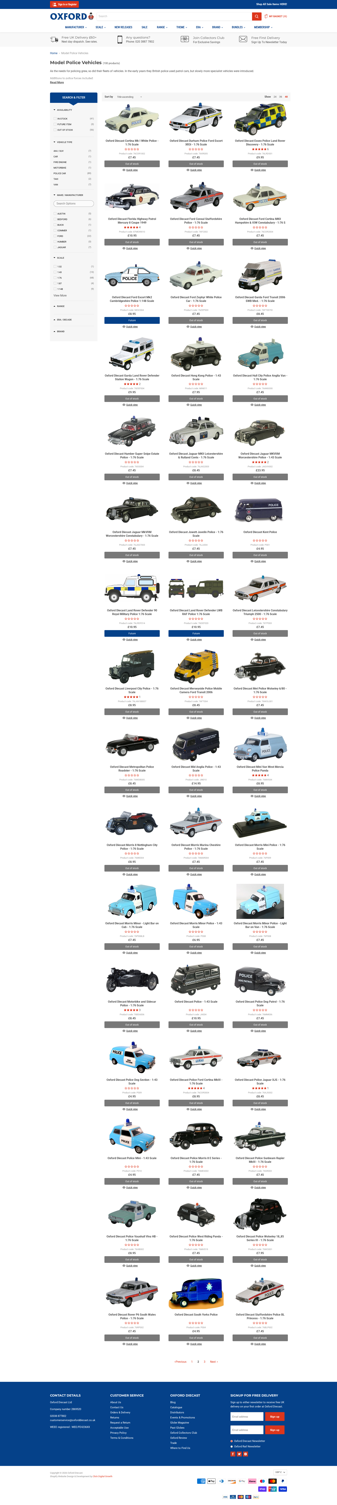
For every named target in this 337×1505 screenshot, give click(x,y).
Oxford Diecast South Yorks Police (196, 1314)
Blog (173, 1402)
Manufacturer (75, 27)
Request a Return (120, 1422)
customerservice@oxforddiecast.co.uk (72, 1420)
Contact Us (116, 1407)
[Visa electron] (233, 1498)
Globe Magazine (179, 1422)
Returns (114, 1417)
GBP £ (278, 1472)
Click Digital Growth (102, 1476)
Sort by (109, 96)
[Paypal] (256, 1498)
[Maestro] (248, 1498)
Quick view (132, 170)
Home (53, 53)
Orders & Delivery (120, 1412)
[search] (174, 16)
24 (275, 96)
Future (132, 320)
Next (213, 1361)
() (278, 16)
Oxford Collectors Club (183, 1432)
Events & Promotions (182, 1417)
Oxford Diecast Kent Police (260, 532)
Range (161, 27)
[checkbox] (75, 119)
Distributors (177, 1412)
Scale (100, 27)
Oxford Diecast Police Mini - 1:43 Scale (132, 1158)
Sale (144, 27)
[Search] (257, 16)
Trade (173, 1443)
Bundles (237, 27)
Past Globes (177, 1427)
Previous (181, 1361)
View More (60, 295)
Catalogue (176, 1407)
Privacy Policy (118, 1432)
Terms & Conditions (121, 1437)
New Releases (123, 27)
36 (280, 96)
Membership (262, 27)
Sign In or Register (67, 4)
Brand (216, 27)
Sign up (274, 1416)
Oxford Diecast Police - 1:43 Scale (196, 1001)
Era (198, 27)
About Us (115, 1402)
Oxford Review (178, 1437)
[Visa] (225, 1498)
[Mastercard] (241, 1498)
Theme (180, 27)
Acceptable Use (119, 1427)
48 (286, 96)
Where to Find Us (180, 1448)
